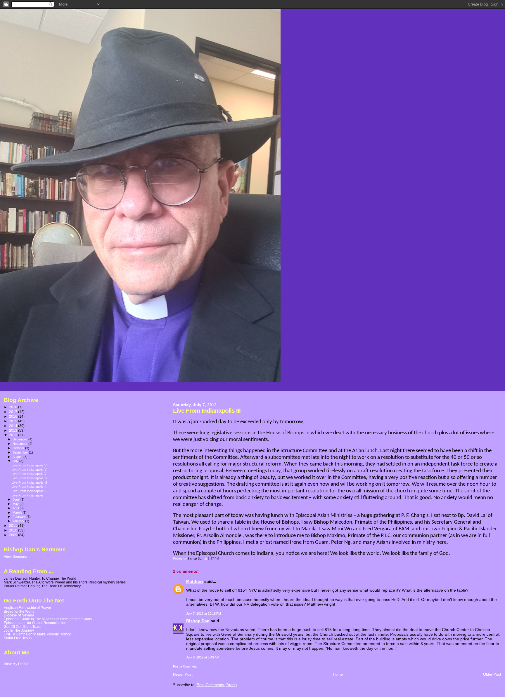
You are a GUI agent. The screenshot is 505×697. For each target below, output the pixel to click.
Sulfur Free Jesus (18, 638)
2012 (13, 435)
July (16, 461)
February (20, 516)
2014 (13, 426)
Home (338, 674)
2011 (13, 525)
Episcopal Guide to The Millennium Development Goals (48, 619)
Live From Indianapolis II (29, 486)
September (21, 452)
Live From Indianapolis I (28, 495)
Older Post (492, 674)
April (16, 508)
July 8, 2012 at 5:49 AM (202, 657)
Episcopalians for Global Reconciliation (35, 623)
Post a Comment (185, 666)
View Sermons (15, 557)
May (16, 504)
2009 (13, 535)
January (19, 521)
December (20, 439)
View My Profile (16, 664)
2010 (13, 530)
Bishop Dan (198, 620)
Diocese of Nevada (19, 615)
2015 (13, 421)
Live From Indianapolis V (29, 473)
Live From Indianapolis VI (29, 469)
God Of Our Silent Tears (22, 626)
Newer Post (183, 674)
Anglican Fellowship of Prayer (27, 607)
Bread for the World (19, 611)
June (16, 499)
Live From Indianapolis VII (30, 465)
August (18, 457)
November (20, 443)
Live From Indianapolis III (29, 482)
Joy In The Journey (19, 630)
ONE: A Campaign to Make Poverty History (37, 634)
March (18, 512)
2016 (13, 416)
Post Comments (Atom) (217, 685)
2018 (13, 407)
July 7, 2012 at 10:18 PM (203, 613)
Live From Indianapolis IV (29, 478)
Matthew (194, 581)
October (19, 448)
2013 (13, 430)
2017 (13, 412)
